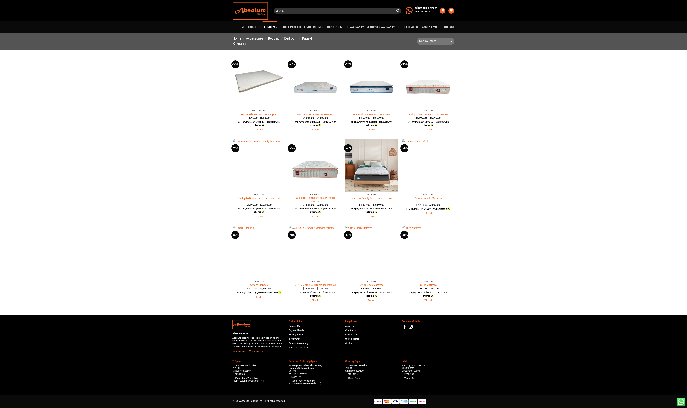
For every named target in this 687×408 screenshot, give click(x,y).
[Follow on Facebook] (405, 327)
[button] (442, 11)
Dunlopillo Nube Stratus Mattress (315, 114)
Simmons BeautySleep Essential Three (372, 198)
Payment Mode (430, 27)
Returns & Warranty (381, 27)
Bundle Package (291, 27)
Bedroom (269, 27)
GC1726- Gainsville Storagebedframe (315, 285)
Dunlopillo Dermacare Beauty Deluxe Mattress (315, 199)
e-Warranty (355, 27)
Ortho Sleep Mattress (371, 285)
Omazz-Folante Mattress (428, 198)
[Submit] (398, 11)
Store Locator (408, 27)
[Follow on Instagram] (411, 327)
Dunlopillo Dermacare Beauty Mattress (259, 198)
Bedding (274, 38)
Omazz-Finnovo (259, 285)
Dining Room (334, 27)
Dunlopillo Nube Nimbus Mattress (371, 114)
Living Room (312, 27)
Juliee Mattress (428, 285)
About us (254, 27)
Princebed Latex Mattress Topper (259, 114)
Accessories (254, 38)
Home (241, 27)
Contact (448, 27)
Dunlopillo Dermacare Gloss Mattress (428, 114)
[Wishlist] (451, 11)
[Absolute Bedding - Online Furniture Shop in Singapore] (250, 11)
